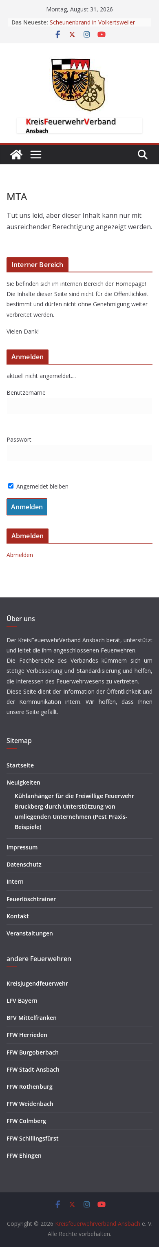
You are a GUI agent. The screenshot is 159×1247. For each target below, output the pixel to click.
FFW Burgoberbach (33, 1052)
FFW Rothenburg (30, 1086)
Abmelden (20, 555)
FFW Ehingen (24, 1155)
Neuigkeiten (23, 782)
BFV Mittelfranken (32, 1017)
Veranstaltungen (30, 933)
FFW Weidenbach (30, 1104)
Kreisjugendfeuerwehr (37, 983)
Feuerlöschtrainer (31, 899)
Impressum (22, 847)
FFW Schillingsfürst (33, 1138)
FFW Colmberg (26, 1121)
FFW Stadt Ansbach (33, 1069)
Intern (15, 881)
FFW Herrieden (27, 1035)
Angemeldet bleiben (41, 486)
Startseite (20, 765)
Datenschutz (24, 864)
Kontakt (18, 916)
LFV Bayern (22, 1000)
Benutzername (26, 392)
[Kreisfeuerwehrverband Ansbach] (16, 154)
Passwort (19, 439)
